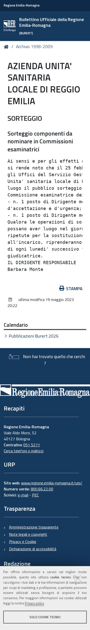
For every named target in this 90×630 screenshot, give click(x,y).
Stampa (74, 288)
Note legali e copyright (28, 534)
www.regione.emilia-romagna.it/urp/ (51, 483)
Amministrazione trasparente (33, 527)
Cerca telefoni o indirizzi (24, 451)
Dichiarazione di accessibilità (32, 549)
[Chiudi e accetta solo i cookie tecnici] (78, 578)
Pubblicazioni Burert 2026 (33, 336)
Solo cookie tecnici (45, 616)
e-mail (23, 495)
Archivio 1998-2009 (34, 46)
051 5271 (31, 445)
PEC (35, 495)
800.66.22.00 (42, 489)
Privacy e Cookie (22, 542)
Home (7, 47)
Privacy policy (34, 603)
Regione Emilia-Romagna (22, 5)
